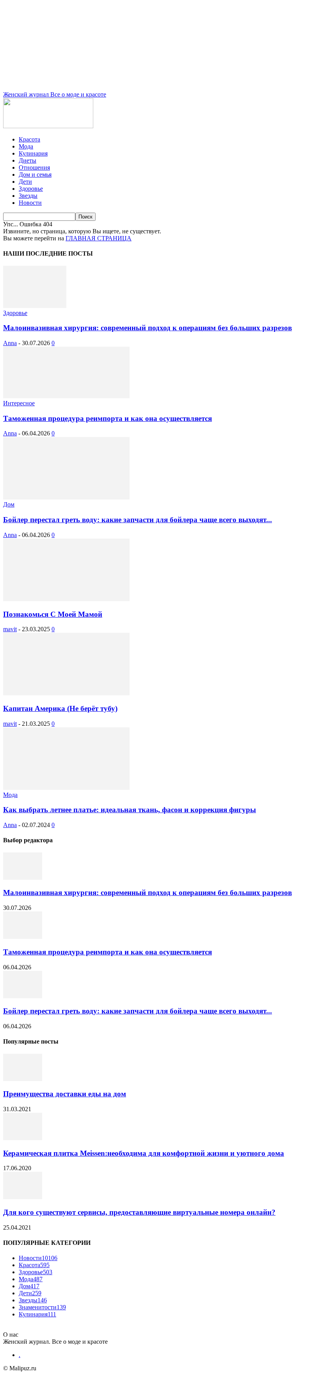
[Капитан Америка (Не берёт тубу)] (66, 693)
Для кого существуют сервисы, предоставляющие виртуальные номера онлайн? (139, 1212)
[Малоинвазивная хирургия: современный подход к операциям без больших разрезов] (34, 306)
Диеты (27, 160)
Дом (8, 504)
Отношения (34, 167)
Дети (25, 181)
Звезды (28, 195)
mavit (10, 629)
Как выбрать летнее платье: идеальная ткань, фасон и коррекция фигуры (129, 810)
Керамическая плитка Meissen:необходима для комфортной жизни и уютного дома (143, 1153)
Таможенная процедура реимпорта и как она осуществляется (107, 418)
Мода (26, 146)
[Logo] (48, 126)
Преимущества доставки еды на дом (64, 1094)
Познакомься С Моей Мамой (52, 614)
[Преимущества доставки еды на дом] (22, 1079)
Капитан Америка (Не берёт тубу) (60, 708)
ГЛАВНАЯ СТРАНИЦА (99, 238)
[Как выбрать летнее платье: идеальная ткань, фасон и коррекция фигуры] (66, 787)
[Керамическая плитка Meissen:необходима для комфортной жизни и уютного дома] (22, 1138)
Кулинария (33, 153)
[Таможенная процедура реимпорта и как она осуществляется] (66, 396)
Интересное (19, 403)
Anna (10, 343)
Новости (30, 202)
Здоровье (31, 188)
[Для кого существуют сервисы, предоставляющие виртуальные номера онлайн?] (22, 1197)
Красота (29, 139)
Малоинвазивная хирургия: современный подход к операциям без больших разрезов (147, 328)
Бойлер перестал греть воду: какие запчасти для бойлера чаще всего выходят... (137, 520)
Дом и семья (35, 174)
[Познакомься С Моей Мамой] (66, 599)
